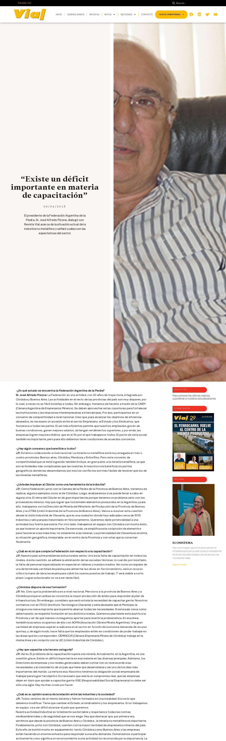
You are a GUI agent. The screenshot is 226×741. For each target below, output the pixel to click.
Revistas (94, 14)
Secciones (126, 14)
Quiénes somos (75, 14)
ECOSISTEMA (183, 542)
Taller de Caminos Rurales (169, 14)
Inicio (59, 14)
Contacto (147, 14)
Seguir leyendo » (180, 565)
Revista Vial (24, 3)
